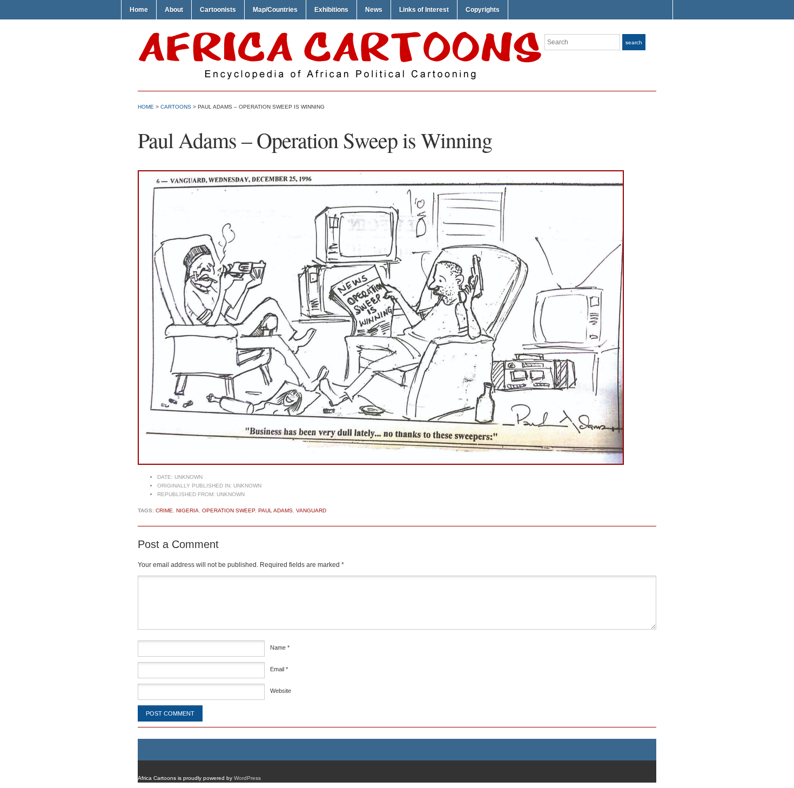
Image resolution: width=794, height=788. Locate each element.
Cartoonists (218, 10)
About (174, 10)
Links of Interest (424, 10)
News (373, 10)
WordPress (247, 778)
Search (633, 42)
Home (139, 10)
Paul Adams (275, 510)
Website (280, 690)
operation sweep (228, 510)
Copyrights (483, 10)
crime (164, 510)
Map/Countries (275, 10)
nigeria (187, 510)
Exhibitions (331, 10)
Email (279, 669)
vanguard (311, 510)
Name (280, 647)
